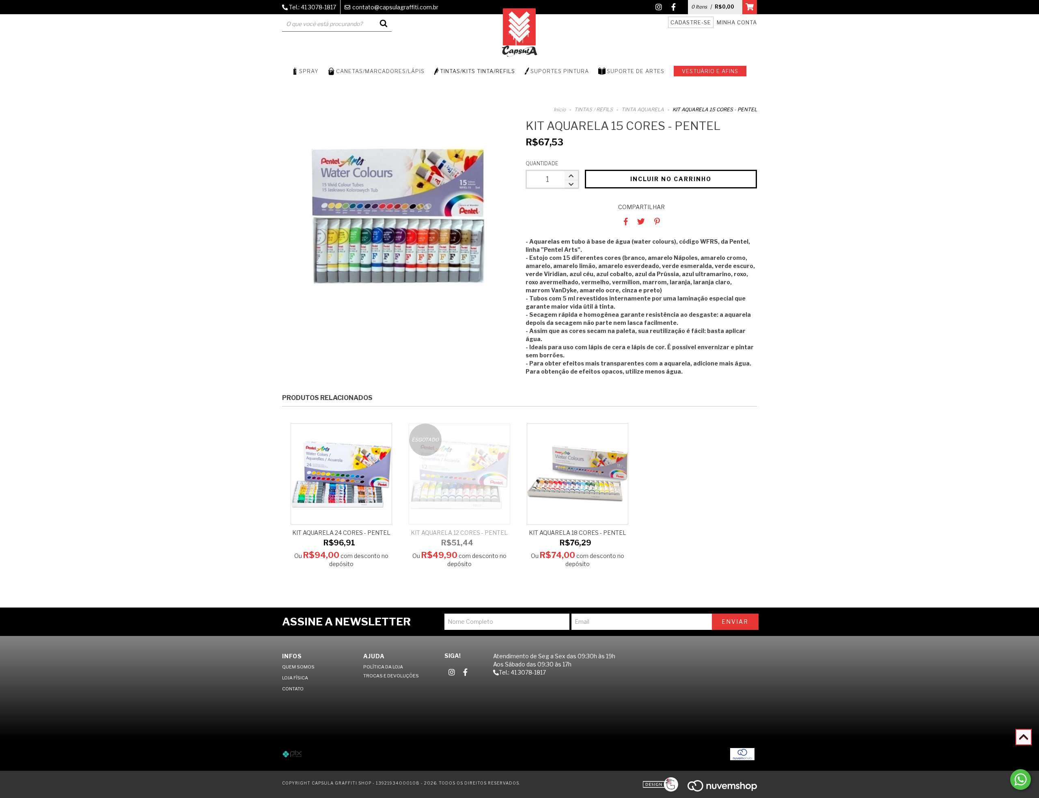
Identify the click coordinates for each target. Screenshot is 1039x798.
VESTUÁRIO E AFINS (710, 71)
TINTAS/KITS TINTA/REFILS (477, 71)
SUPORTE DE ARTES (635, 71)
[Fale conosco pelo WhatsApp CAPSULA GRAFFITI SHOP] (1020, 779)
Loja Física (295, 678)
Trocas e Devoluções (391, 676)
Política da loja (383, 667)
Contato (293, 689)
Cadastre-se (690, 22)
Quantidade (542, 163)
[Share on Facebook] (626, 221)
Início (560, 109)
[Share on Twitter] (641, 221)
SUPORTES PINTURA (559, 71)
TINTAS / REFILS (593, 109)
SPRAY (309, 71)
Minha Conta (737, 22)
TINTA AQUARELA (642, 109)
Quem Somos (298, 667)
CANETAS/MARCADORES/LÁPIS (380, 71)
